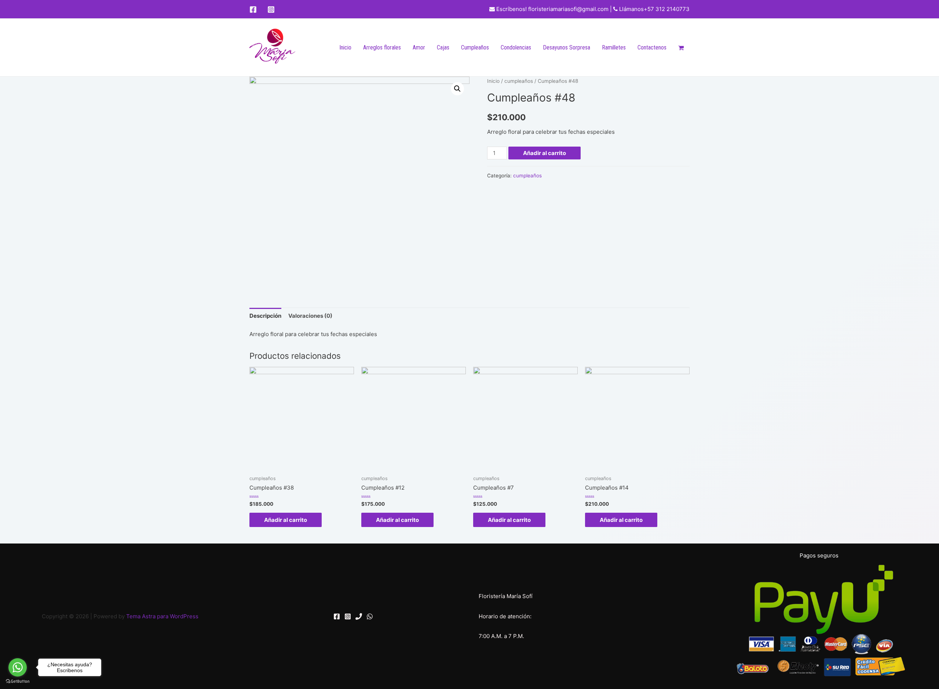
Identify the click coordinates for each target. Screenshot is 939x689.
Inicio (345, 47)
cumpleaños (518, 81)
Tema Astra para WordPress (162, 616)
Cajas (443, 47)
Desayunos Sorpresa (566, 47)
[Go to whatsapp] (17, 667)
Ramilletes (614, 47)
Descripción (265, 315)
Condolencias (516, 47)
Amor (419, 47)
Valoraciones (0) (310, 315)
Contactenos (651, 47)
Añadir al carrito (544, 153)
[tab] (265, 316)
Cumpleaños (475, 47)
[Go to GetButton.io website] (17, 681)
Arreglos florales (382, 47)
